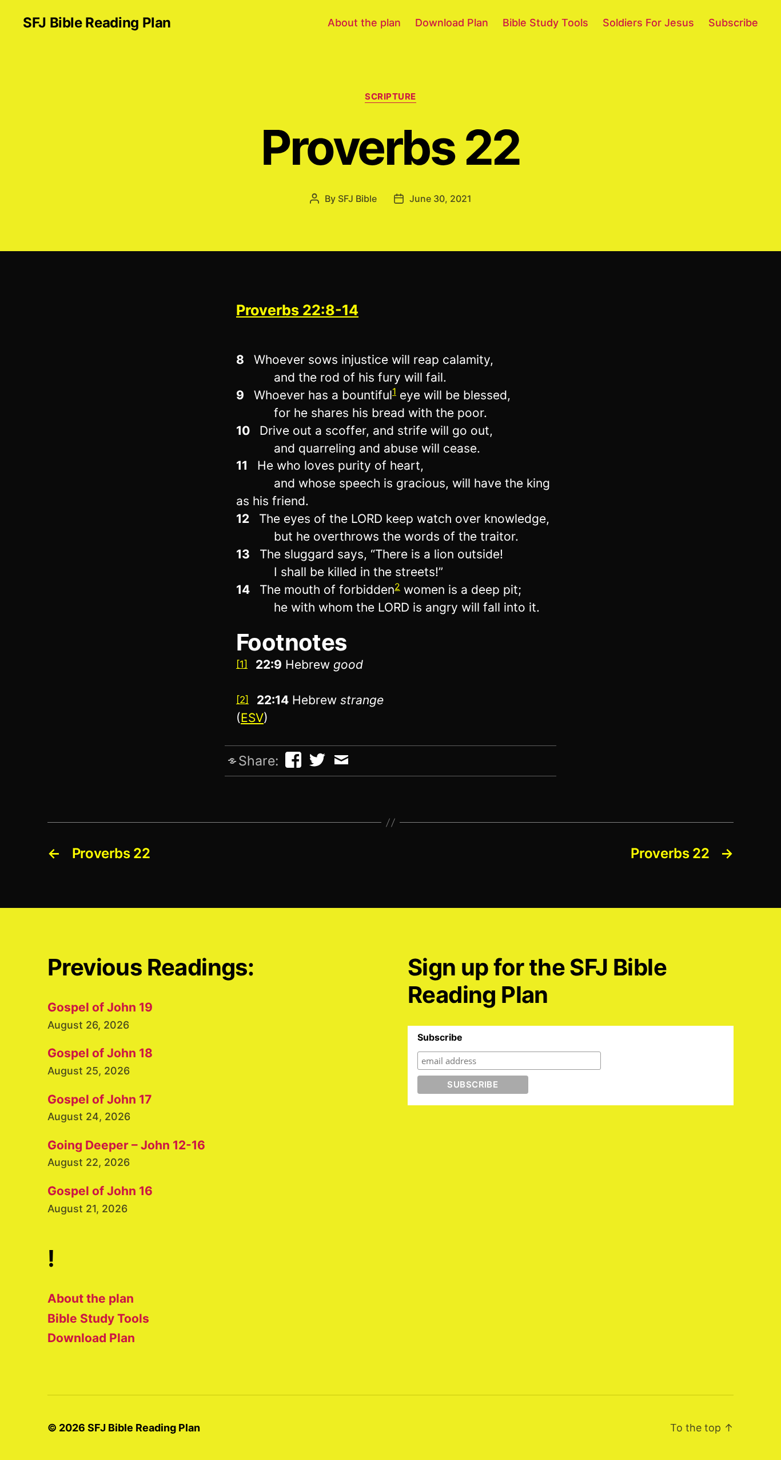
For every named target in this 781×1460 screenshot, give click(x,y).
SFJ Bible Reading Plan (97, 23)
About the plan (364, 23)
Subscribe (733, 23)
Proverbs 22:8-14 (297, 310)
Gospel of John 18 (100, 1053)
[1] (242, 664)
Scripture (390, 97)
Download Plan (451, 23)
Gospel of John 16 (100, 1191)
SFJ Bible (357, 198)
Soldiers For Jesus (648, 23)
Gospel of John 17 (99, 1099)
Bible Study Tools (545, 23)
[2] (242, 699)
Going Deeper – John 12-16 (126, 1145)
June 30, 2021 (440, 198)
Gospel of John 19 (100, 1007)
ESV (252, 718)
